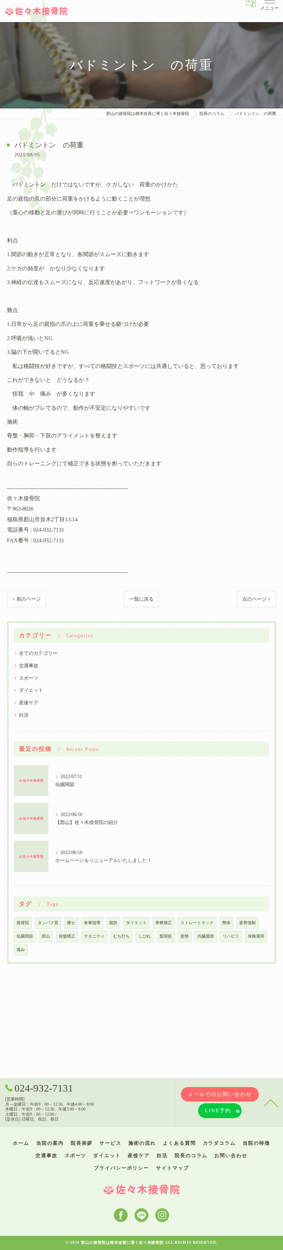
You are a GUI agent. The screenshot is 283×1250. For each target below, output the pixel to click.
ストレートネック (197, 923)
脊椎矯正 (163, 923)
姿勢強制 (247, 923)
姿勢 (184, 936)
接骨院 (23, 923)
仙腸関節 (25, 936)
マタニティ (94, 936)
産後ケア (28, 702)
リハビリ (231, 936)
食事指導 (92, 923)
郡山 (46, 936)
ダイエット (31, 690)
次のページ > (256, 599)
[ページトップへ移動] (271, 1103)
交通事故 (28, 665)
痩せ (71, 923)
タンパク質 (48, 923)
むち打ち (121, 936)
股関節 (165, 936)
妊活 (24, 715)
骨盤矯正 (67, 936)
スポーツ (28, 678)
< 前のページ (26, 599)
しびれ (144, 936)
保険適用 (256, 936)
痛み (21, 950)
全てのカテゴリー (38, 653)
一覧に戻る (141, 599)
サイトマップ (172, 1168)
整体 (226, 923)
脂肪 (113, 923)
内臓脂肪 (205, 936)
